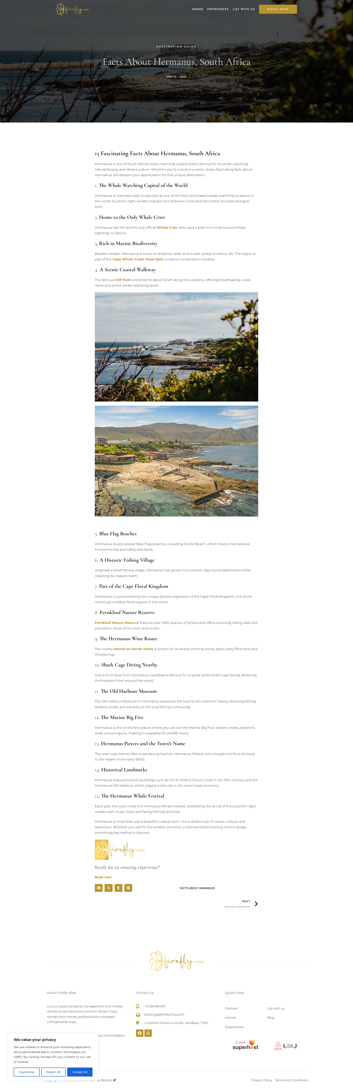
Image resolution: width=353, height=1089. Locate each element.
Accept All (80, 1072)
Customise (27, 1072)
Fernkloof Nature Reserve (117, 623)
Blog (270, 1017)
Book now (103, 877)
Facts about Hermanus (197, 888)
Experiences (218, 9)
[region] (53, 1057)
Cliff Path (123, 280)
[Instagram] (148, 1033)
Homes (197, 9)
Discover (231, 1008)
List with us (244, 9)
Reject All (53, 1072)
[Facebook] (139, 1033)
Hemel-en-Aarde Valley (133, 649)
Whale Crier (167, 228)
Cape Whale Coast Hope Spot (137, 259)
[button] (99, 888)
